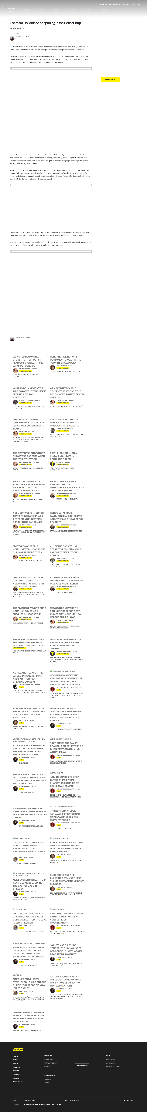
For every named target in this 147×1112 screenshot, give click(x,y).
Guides (137, 10)
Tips (138, 4)
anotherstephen (26, 685)
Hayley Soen (61, 723)
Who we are (113, 4)
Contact (122, 4)
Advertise (131, 4)
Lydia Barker (61, 366)
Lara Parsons (61, 558)
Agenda (89, 10)
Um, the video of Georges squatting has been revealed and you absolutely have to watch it (29, 848)
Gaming (72, 10)
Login (46, 1083)
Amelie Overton (25, 462)
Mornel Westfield (63, 651)
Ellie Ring (23, 857)
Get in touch (82, 1065)
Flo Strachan (20, 37)
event (45, 47)
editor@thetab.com (72, 1100)
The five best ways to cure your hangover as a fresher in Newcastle (29, 611)
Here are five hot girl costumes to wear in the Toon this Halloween (65, 360)
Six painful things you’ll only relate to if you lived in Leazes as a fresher (66, 580)
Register (48, 1079)
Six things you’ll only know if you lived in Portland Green (63, 456)
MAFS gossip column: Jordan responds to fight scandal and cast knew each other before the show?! (66, 714)
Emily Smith (23, 720)
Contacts (110, 1063)
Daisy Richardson (26, 493)
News (41, 10)
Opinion (121, 10)
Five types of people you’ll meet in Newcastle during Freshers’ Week (29, 549)
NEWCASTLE (26, 371)
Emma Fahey (61, 428)
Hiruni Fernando (26, 400)
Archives (48, 1067)
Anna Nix (59, 462)
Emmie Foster (24, 369)
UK (22, 687)
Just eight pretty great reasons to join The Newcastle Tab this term (28, 580)
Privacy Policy (50, 1063)
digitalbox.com (29, 1100)
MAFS (70, 723)
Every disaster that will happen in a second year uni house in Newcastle (65, 422)
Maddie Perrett (62, 493)
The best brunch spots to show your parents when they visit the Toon (29, 456)
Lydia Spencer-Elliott (65, 687)
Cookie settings (113, 1067)
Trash (56, 10)
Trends (105, 10)
